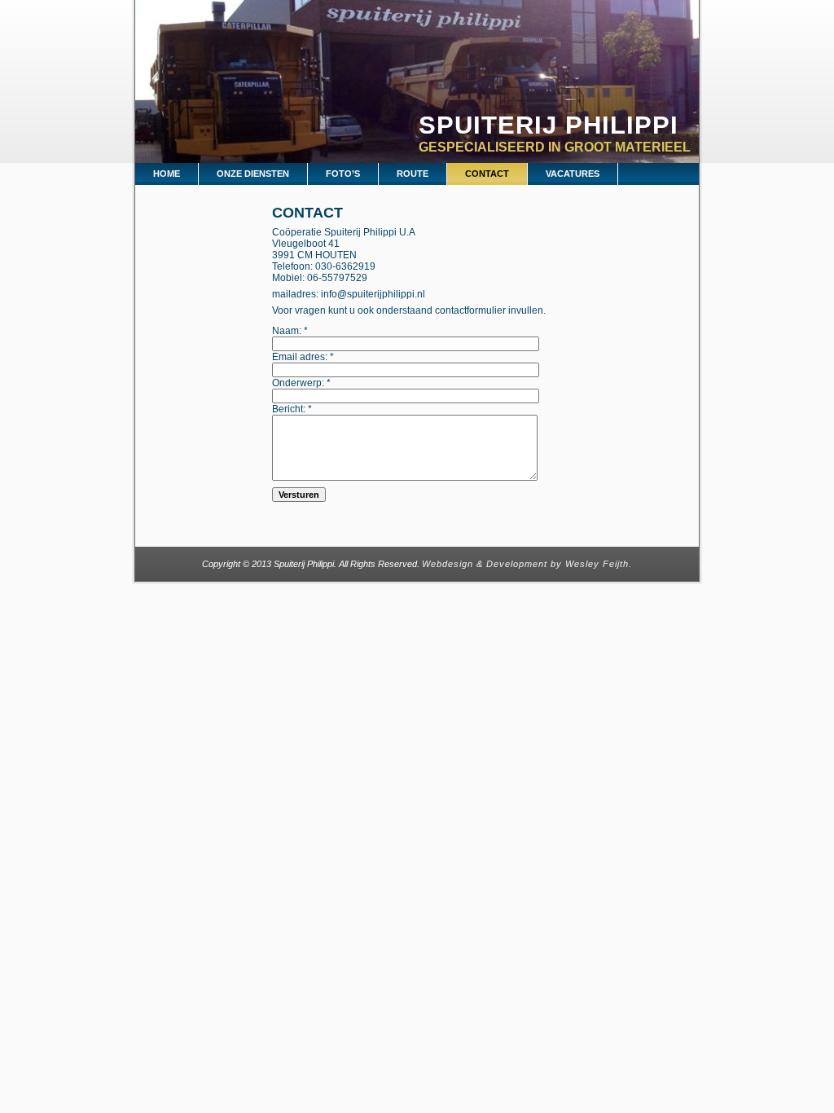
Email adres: (303, 357)
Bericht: (292, 409)
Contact (307, 213)
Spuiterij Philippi (548, 125)
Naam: (290, 331)
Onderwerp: (301, 383)
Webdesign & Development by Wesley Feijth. (527, 564)
